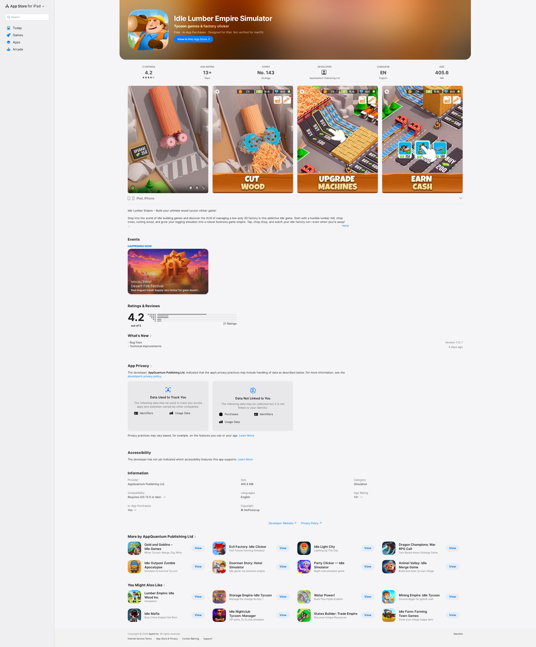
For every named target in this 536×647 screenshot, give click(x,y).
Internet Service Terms (140, 639)
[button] (27, 28)
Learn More (246, 435)
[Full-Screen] (203, 188)
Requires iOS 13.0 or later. (145, 497)
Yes (130, 510)
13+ (356, 497)
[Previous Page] (123, 139)
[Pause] (190, 188)
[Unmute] (197, 188)
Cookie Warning (190, 639)
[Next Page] (467, 139)
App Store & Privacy (167, 639)
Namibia (458, 634)
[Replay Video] (132, 188)
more (345, 225)
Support (208, 639)
